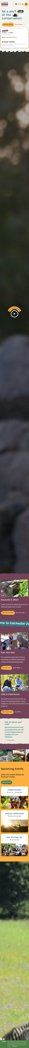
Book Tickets (16, 667)
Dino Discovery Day (14, 837)
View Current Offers (8, 612)
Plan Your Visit (20, 612)
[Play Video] (14, 312)
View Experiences (7, 712)
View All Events (6, 782)
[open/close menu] (26, 4)
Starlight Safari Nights (14, 814)
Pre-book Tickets (8, 24)
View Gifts (17, 712)
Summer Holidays (14, 790)
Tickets (19, 4)
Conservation (19, 24)
